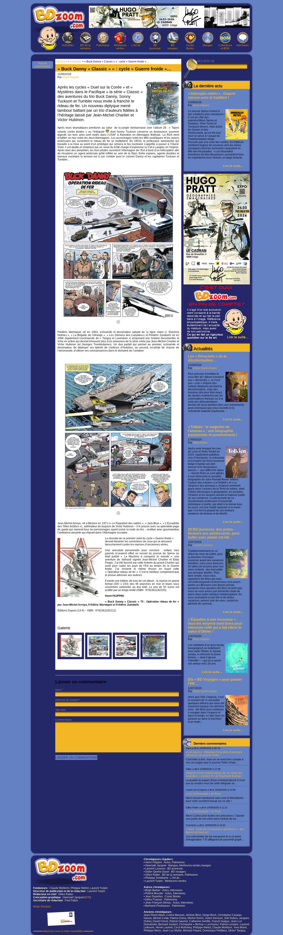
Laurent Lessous (203, 545)
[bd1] (126, 658)
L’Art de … (138, 45)
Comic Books (190, 47)
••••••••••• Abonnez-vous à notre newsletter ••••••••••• (63, 931)
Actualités (68, 45)
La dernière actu (207, 86)
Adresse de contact (66, 699)
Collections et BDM (225, 47)
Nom (58, 690)
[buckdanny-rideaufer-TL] (70, 658)
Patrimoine (102, 45)
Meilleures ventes (120, 47)
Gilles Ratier (200, 442)
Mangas (207, 45)
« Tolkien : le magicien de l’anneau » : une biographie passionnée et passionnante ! (212, 431)
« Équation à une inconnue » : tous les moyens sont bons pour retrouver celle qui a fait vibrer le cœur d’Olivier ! (215, 625)
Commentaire (63, 719)
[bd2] (98, 658)
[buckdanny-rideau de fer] (153, 658)
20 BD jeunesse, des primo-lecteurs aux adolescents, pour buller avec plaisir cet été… (214, 533)
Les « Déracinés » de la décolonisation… (207, 358)
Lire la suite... (233, 166)
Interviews (243, 45)
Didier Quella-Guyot (205, 368)
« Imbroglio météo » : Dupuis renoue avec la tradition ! (211, 95)
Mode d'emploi (42, 906)
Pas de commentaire (42, 65)
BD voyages (173, 47)
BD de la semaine (85, 47)
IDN (87, 897)
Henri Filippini (201, 105)
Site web (60, 709)
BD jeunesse (155, 47)
